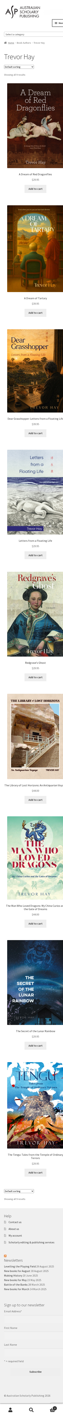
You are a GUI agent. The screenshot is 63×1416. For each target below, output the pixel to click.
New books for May (15, 1280)
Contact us (15, 1222)
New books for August (17, 1271)
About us (14, 1229)
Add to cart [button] (36, 188)
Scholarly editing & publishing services (31, 1242)
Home (11, 42)
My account (15, 1235)
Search (31, 1410)
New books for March (16, 1289)
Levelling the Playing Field (20, 1266)
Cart (48, 1407)
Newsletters (13, 1260)
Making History (13, 1275)
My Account (10, 1410)
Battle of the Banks (16, 1284)
